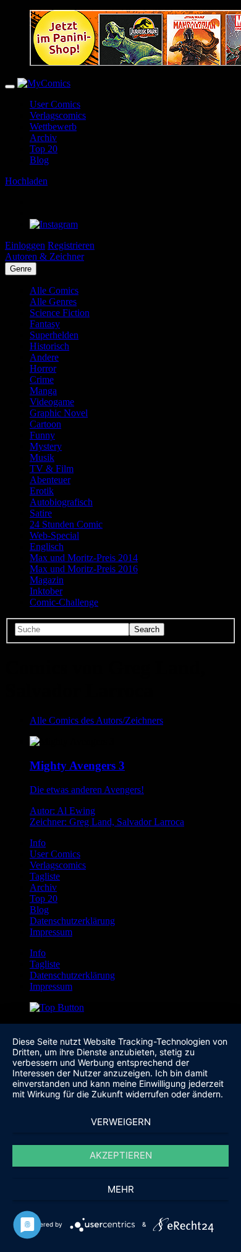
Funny (42, 435)
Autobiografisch (61, 502)
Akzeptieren (121, 1155)
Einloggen (25, 245)
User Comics (55, 104)
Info (38, 843)
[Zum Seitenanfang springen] (57, 1007)
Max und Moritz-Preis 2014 (84, 557)
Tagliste (45, 876)
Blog (39, 160)
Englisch (47, 546)
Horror (43, 368)
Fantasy (45, 324)
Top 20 (43, 149)
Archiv (43, 137)
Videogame (52, 402)
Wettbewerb (53, 126)
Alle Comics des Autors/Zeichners (96, 720)
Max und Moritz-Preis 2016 (84, 569)
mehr (121, 1189)
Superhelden (54, 335)
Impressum (51, 932)
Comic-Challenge (64, 602)
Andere (44, 357)
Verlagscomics (58, 115)
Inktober (46, 591)
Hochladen (26, 181)
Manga (43, 390)
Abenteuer (50, 479)
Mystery (46, 446)
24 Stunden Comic (66, 524)
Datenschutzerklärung (72, 920)
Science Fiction (60, 312)
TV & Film (52, 468)
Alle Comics (54, 290)
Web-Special (54, 535)
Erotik (42, 491)
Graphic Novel (59, 413)
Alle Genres (53, 301)
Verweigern (121, 1122)
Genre (21, 268)
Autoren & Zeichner (44, 256)
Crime (42, 379)
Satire (41, 513)
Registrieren (71, 245)
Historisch (49, 346)
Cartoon (45, 424)
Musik (42, 457)
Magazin (47, 580)
